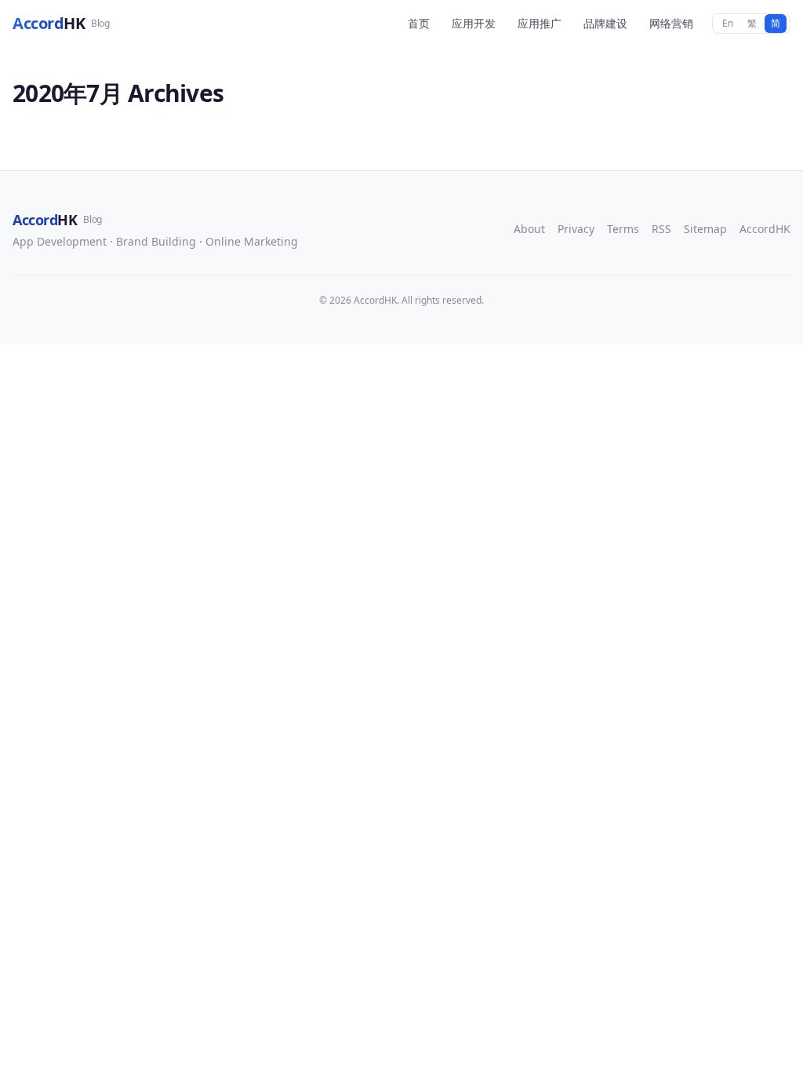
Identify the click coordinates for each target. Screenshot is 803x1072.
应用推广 (539, 23)
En (727, 23)
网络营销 (671, 23)
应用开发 (474, 23)
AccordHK (764, 228)
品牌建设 (605, 23)
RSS (661, 228)
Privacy (576, 228)
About (529, 228)
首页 (419, 23)
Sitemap (705, 228)
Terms (623, 228)
